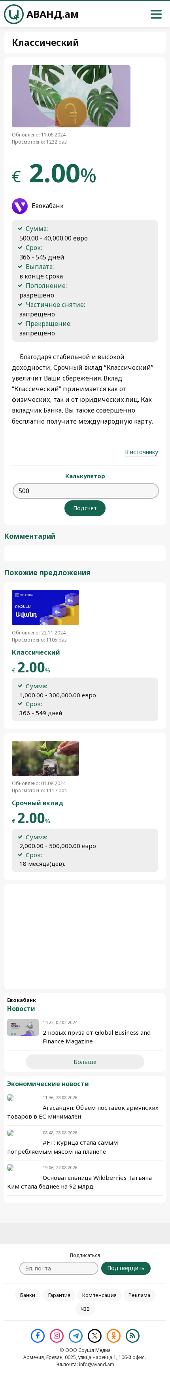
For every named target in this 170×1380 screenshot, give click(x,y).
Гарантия (59, 1295)
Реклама (139, 1295)
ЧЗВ (85, 1308)
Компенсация (99, 1295)
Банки (27, 1295)
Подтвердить (126, 1268)
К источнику (141, 452)
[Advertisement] (85, 936)
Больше (85, 1062)
